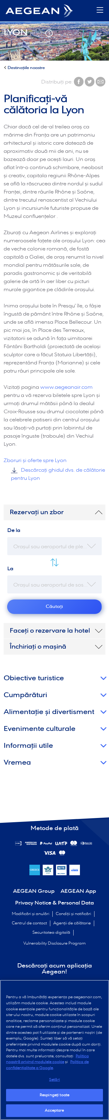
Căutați (54, 606)
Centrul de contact (29, 923)
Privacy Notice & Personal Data (54, 903)
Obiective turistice (34, 678)
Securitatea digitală (51, 932)
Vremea (17, 762)
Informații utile (28, 746)
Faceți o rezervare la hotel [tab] (50, 630)
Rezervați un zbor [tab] (37, 512)
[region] (54, 1050)
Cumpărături (25, 695)
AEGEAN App (78, 891)
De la (13, 530)
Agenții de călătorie (72, 923)
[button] (100, 10)
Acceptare (54, 1110)
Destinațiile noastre (26, 68)
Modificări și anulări (30, 914)
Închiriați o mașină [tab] (38, 646)
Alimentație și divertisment (49, 712)
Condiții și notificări (73, 914)
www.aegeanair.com (66, 387)
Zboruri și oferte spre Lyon (35, 461)
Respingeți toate (54, 1095)
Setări (54, 1080)
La (10, 569)
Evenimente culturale (39, 729)
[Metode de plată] (31, 843)
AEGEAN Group (33, 891)
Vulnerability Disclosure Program (54, 943)
